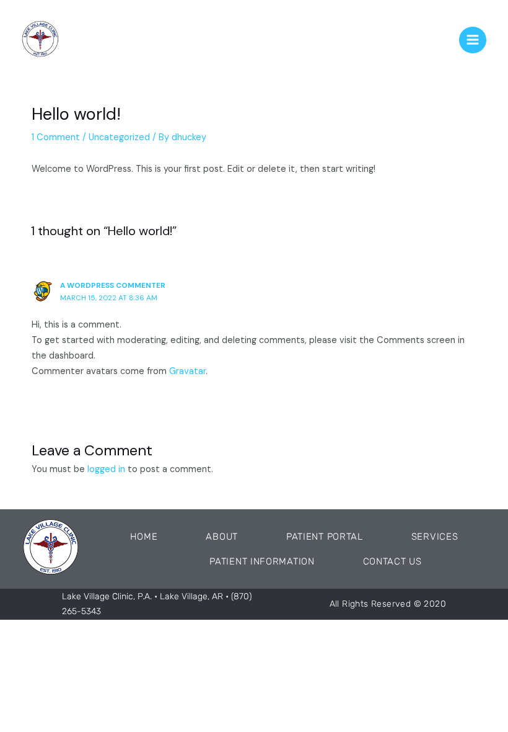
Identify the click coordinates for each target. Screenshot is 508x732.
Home (144, 536)
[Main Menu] (472, 40)
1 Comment (56, 137)
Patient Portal (324, 536)
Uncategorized (119, 137)
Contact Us (392, 561)
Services (434, 536)
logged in (106, 469)
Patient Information (261, 561)
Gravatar (187, 371)
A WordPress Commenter (112, 285)
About (222, 536)
